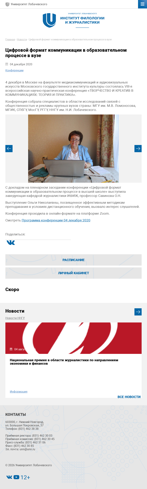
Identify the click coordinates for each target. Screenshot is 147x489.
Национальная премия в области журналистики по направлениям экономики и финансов (64, 361)
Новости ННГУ (15, 318)
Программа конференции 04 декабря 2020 (56, 220)
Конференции (14, 70)
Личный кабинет (73, 273)
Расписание (74, 260)
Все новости (129, 397)
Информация (18, 391)
